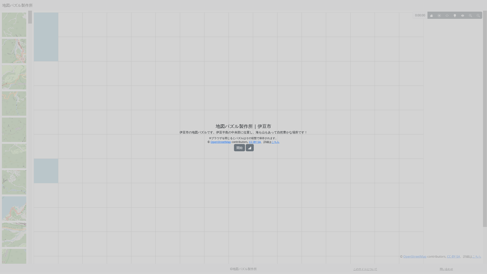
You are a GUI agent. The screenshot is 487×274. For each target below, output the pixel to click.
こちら (275, 142)
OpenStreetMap (221, 142)
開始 (239, 148)
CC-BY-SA (255, 142)
